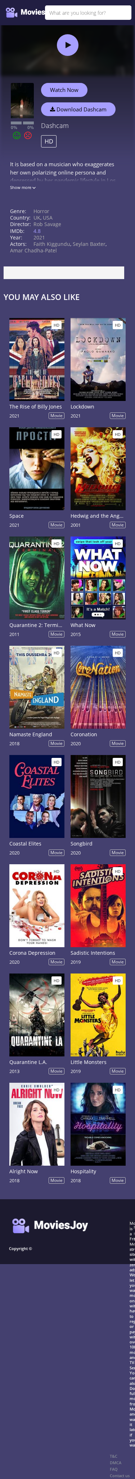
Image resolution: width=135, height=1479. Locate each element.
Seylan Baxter (89, 243)
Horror (41, 211)
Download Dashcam (81, 109)
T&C (113, 1456)
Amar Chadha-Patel (33, 250)
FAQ (114, 1469)
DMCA (115, 1462)
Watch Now (64, 89)
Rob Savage (47, 224)
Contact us (120, 1475)
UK (36, 217)
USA (48, 217)
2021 (39, 237)
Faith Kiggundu (51, 243)
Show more (21, 187)
